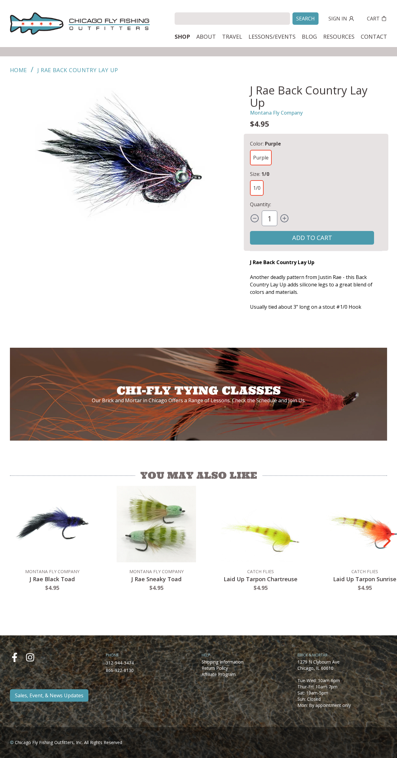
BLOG (309, 36)
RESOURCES (339, 36)
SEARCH (305, 18)
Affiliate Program (219, 674)
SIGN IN (337, 18)
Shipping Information (222, 662)
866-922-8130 (120, 670)
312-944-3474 (120, 663)
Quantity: (260, 204)
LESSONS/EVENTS (272, 36)
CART (373, 18)
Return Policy (215, 668)
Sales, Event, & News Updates (49, 695)
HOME (18, 70)
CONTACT (374, 36)
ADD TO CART (312, 237)
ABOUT (206, 36)
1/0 (257, 188)
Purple (261, 157)
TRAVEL (232, 36)
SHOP (182, 36)
